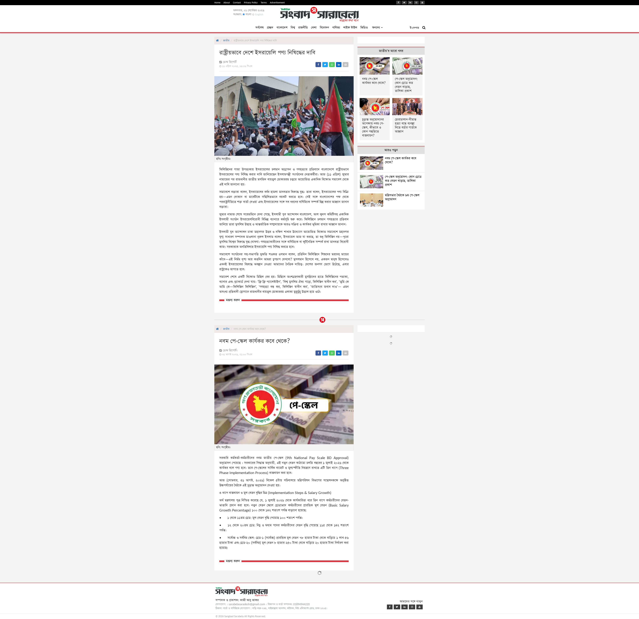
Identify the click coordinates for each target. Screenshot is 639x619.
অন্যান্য (376, 27)
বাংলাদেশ (282, 27)
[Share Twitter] (325, 64)
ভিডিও (364, 27)
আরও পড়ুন (391, 150)
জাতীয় (226, 40)
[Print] (345, 64)
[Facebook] (398, 2)
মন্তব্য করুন (233, 300)
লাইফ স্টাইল (350, 27)
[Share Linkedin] (339, 64)
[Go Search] (424, 27)
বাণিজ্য (336, 27)
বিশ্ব (293, 27)
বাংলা (248, 14)
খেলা (314, 27)
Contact (237, 2)
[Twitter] (404, 2)
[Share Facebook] (318, 64)
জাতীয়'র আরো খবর (391, 51)
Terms (264, 2)
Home (217, 2)
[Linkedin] (410, 2)
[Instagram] (416, 2)
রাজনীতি (303, 27)
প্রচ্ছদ (270, 27)
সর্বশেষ (259, 27)
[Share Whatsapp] (332, 64)
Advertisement (277, 2)
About (226, 2)
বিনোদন (324, 27)
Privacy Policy (251, 2)
